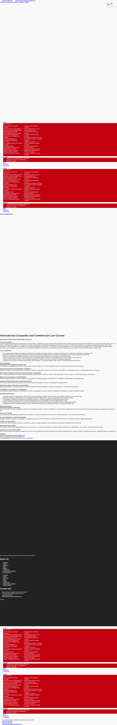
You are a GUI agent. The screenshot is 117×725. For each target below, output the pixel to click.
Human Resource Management (13, 129)
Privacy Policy (7, 572)
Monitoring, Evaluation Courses (33, 137)
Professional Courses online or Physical (17, 158)
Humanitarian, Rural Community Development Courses (31, 132)
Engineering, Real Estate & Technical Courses (32, 151)
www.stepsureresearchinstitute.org (15, 435)
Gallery (5, 568)
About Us (5, 164)
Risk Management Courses (32, 129)
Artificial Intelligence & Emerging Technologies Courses (10, 140)
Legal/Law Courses (29, 141)
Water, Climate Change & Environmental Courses (11, 151)
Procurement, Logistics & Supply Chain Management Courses (11, 136)
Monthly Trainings (11, 161)
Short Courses (7, 123)
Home (5, 122)
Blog (4, 162)
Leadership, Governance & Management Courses (11, 148)
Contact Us (6, 165)
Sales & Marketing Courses (11, 153)
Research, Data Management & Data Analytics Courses (13, 131)
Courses (5, 157)
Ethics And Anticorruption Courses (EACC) (31, 146)
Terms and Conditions (9, 571)
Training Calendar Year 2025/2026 (16, 159)
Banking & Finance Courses (32, 149)
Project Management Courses (12, 133)
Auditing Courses (9, 146)
